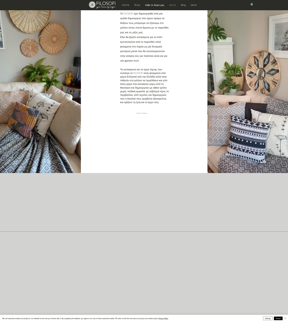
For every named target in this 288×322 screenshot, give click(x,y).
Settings (268, 318)
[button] (251, 3)
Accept (278, 318)
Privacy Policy (163, 318)
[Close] (285, 318)
